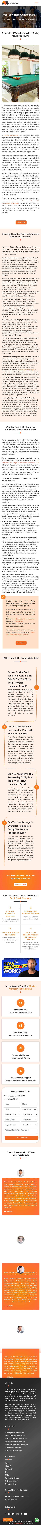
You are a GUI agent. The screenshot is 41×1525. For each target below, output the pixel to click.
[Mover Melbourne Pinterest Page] (17, 1514)
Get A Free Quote (21, 1137)
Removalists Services (12, 1478)
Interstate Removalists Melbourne (16, 1445)
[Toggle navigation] (36, 3)
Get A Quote (21, 222)
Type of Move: (9, 1096)
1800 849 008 (12, 1499)
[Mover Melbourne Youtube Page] (25, 1514)
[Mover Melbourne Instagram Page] (9, 1514)
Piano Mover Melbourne (13, 1448)
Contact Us (9, 1469)
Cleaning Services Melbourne (14, 1432)
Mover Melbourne (11, 135)
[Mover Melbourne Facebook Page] (5, 1514)
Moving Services (10, 1484)
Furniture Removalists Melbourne (16, 1439)
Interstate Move (11, 1099)
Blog (6, 1472)
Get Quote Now (20, 884)
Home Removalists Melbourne (15, 1436)
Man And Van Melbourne (13, 1451)
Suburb (9, 19)
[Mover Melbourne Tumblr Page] (21, 1514)
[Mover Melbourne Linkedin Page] (13, 1514)
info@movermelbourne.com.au (23, 619)
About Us (8, 1466)
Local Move (21, 1096)
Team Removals (17, 1523)
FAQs (7, 1475)
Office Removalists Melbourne (15, 1442)
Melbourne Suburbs (11, 1481)
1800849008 (19, 621)
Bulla (14, 19)
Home (3, 19)
